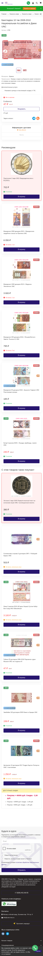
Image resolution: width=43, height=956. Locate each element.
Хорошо (38, 951)
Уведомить (22, 109)
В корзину (21, 196)
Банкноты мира (14, 14)
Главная (4, 14)
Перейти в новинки (29, 8)
